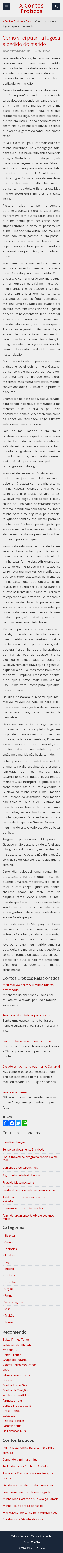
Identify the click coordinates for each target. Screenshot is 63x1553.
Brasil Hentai (12, 1411)
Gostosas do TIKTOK (17, 1345)
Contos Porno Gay (15, 1385)
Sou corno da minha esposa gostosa (27, 1015)
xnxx (6, 1370)
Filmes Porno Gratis (16, 1375)
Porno (8, 1295)
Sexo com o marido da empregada (27, 1492)
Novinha (10, 1282)
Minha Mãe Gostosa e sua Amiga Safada (31, 1499)
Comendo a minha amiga (20, 1459)
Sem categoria (13, 1302)
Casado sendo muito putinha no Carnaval (31, 1066)
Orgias (8, 1289)
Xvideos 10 (10, 1350)
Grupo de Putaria (15, 1360)
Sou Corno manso (15, 1092)
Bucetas (8, 1380)
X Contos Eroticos (13, 21)
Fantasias (10, 1249)
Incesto (9, 1269)
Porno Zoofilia (31, 1542)
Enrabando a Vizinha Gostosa (23, 1519)
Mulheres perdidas (16, 1395)
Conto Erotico (12, 1355)
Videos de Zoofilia (41, 1536)
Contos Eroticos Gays (17, 1405)
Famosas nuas (13, 1400)
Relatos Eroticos (14, 1421)
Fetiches (9, 1255)
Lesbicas (10, 1275)
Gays (7, 1262)
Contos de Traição (15, 1390)
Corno (29, 21)
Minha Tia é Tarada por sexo (23, 1506)
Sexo (7, 1309)
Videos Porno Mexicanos (19, 1365)
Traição (9, 1315)
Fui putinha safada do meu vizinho (27, 1041)
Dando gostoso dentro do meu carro (28, 1485)
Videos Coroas (19, 1536)
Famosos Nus (12, 1426)
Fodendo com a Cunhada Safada (25, 1466)
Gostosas (9, 1416)
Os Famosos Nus (14, 1431)
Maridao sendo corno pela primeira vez (30, 1512)
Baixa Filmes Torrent (17, 1339)
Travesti (9, 1322)
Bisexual (9, 1235)
